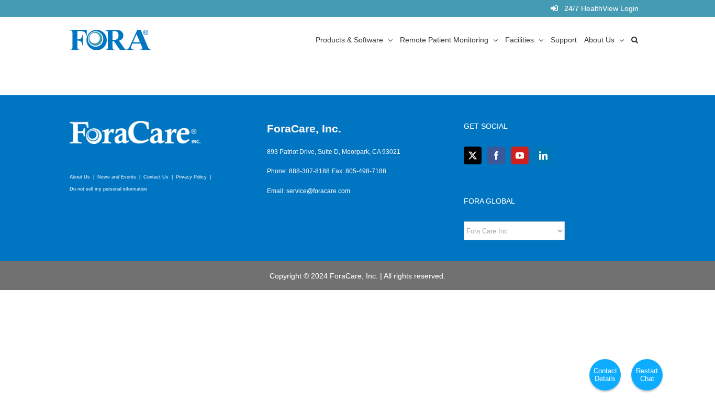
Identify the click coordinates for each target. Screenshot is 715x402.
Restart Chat (647, 375)
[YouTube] (520, 155)
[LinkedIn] (543, 155)
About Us (80, 177)
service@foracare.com (318, 191)
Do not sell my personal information (108, 189)
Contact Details (605, 375)
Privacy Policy (191, 177)
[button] (634, 39)
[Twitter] (473, 155)
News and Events (116, 177)
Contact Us (156, 177)
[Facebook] (496, 155)
